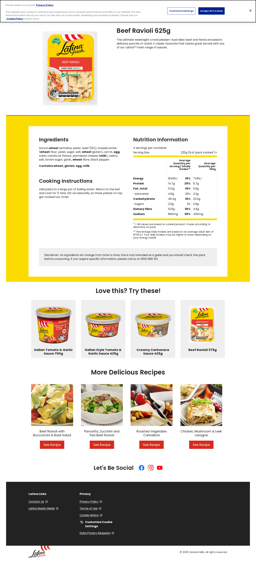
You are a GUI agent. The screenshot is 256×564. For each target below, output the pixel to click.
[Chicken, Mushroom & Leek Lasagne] (201, 405)
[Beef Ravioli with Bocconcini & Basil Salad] (52, 405)
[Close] (250, 10)
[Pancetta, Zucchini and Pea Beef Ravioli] (102, 405)
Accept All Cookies (211, 10)
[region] (128, 11)
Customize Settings (181, 10)
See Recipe (54, 446)
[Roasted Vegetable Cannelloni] (152, 405)
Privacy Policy (44, 5)
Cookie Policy (14, 18)
